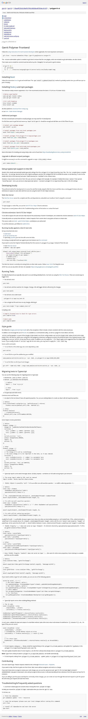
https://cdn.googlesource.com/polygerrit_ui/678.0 (44, 267)
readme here (25, 224)
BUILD (6, 24)
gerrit (4, 8)
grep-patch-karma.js (9, 28)
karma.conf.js (8, 30)
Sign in (84, 3)
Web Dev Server (8, 198)
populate (12, 237)
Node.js (13, 87)
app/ (5, 16)
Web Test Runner (64, 275)
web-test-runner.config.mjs (11, 36)
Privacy (15, 716)
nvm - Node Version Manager (14, 111)
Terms (20, 716)
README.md (7, 34)
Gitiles (10, 716)
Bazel (12, 77)
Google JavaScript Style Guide (18, 330)
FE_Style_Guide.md (9, 26)
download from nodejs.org (20, 109)
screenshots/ (7, 18)
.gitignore (6, 22)
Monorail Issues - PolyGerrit (46, 664)
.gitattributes (7, 20)
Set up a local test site (10, 235)
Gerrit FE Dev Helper (31, 205)
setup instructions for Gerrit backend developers (21, 52)
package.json (7, 32)
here (16, 80)
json (85, 716)
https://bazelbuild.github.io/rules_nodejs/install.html (57, 152)
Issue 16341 (49, 264)
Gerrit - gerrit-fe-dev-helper (21, 221)
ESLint (24, 332)
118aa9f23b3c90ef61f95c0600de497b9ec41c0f (30, 8)
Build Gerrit (7, 234)
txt (81, 716)
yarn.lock (6, 38)
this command (43, 240)
